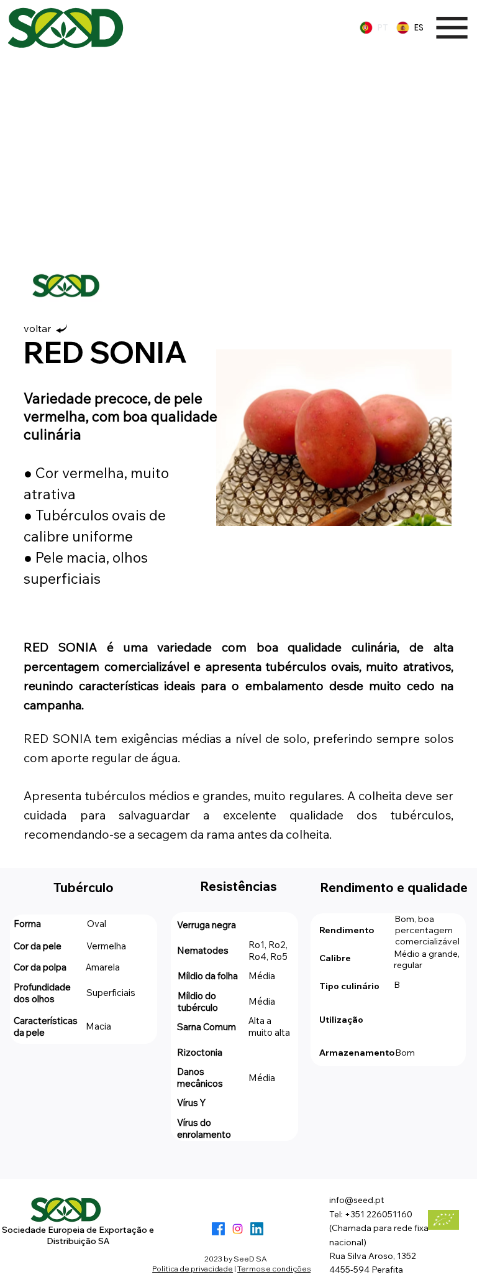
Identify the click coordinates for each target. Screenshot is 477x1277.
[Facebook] (218, 1228)
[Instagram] (237, 1228)
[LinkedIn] (256, 1228)
